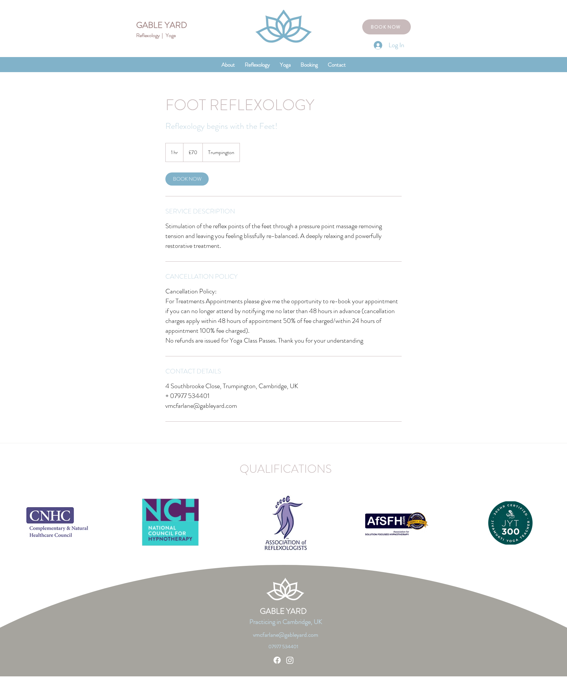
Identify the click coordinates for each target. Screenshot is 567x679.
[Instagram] (290, 660)
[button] (257, 64)
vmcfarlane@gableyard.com (285, 634)
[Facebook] (277, 660)
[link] (187, 179)
